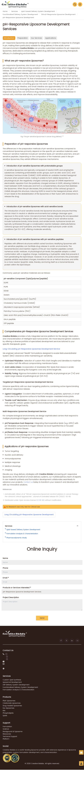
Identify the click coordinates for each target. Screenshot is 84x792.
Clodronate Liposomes (12, 703)
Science (6, 729)
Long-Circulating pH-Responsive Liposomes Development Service (31, 349)
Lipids (5, 715)
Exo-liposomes (8, 708)
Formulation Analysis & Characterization (22, 533)
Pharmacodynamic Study (16, 537)
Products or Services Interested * (17, 587)
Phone (5, 568)
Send (42, 618)
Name (5, 558)
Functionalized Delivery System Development (20, 14)
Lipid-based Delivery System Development (38, 11)
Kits (4, 710)
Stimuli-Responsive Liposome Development (58, 14)
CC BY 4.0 (40, 500)
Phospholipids (8, 713)
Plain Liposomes (9, 700)
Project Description (11, 597)
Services (14, 11)
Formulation (7, 726)
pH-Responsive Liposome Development (18, 17)
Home (5, 11)
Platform (6, 739)
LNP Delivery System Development (16, 684)
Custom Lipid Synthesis (12, 679)
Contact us (28, 482)
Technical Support (10, 736)
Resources (7, 734)
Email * (6, 577)
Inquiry (81, 754)
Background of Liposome (12, 731)
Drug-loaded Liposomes (12, 705)
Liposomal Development (12, 682)
